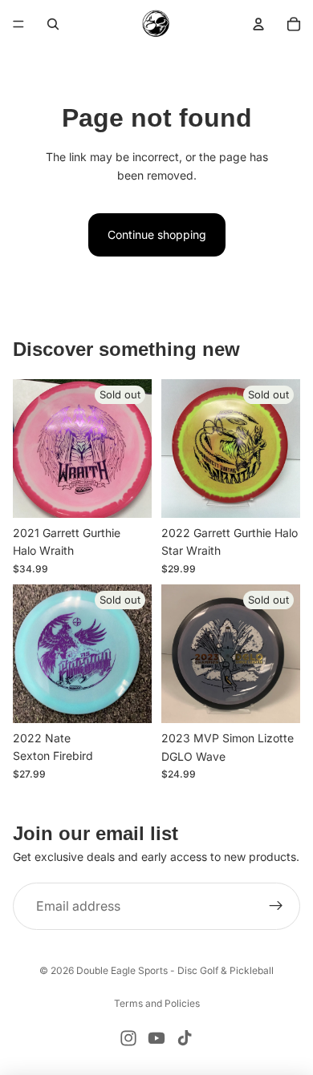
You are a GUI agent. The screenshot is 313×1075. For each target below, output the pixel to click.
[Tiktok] (184, 1038)
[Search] (53, 24)
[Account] (258, 24)
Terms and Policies (157, 1003)
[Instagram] (128, 1038)
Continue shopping (157, 234)
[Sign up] (276, 906)
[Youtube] (156, 1038)
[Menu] (18, 24)
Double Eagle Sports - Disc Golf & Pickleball (175, 970)
